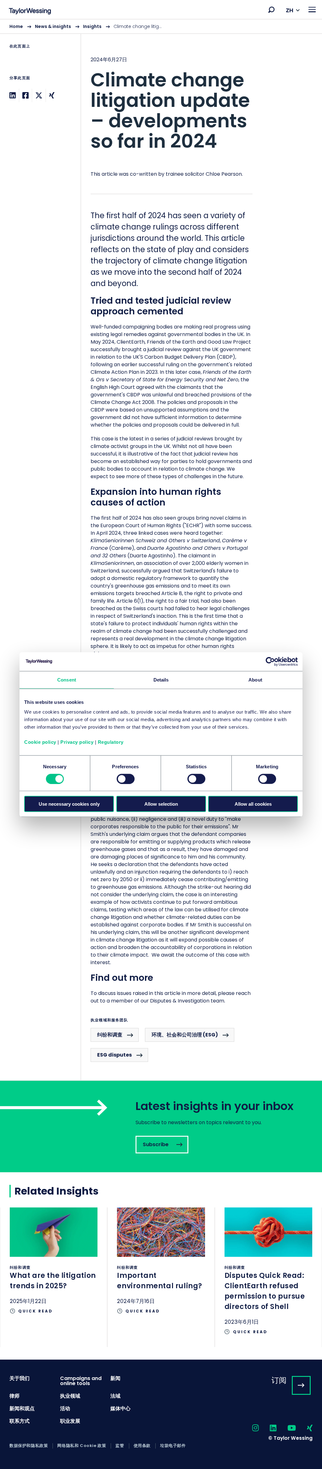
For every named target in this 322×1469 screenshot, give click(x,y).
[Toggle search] (271, 10)
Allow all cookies (253, 804)
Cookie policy (40, 742)
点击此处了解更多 (53, 1266)
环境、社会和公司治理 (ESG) (185, 1034)
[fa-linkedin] (267, 1428)
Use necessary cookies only (69, 804)
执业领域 (70, 1396)
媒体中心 (120, 1408)
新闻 (115, 1378)
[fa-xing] (304, 1428)
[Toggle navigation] (312, 10)
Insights (92, 26)
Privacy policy (76, 742)
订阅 (278, 1380)
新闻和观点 (22, 1408)
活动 (65, 1408)
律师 (14, 1396)
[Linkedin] (12, 95)
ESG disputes (114, 1054)
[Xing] (51, 95)
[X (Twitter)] (38, 95)
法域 (115, 1396)
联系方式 (19, 1421)
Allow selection (161, 804)
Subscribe (161, 1126)
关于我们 (19, 1378)
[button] (271, 10)
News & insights (53, 26)
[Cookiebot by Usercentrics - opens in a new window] (270, 661)
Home (16, 26)
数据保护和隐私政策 (28, 1445)
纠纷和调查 (109, 1034)
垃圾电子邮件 (173, 1445)
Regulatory (111, 742)
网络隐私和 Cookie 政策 (81, 1445)
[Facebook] (25, 95)
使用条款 (142, 1445)
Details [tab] (161, 679)
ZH (289, 10)
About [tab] (255, 679)
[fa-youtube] (286, 1428)
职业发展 (70, 1421)
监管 (119, 1445)
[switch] (126, 779)
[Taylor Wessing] (30, 12)
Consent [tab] (66, 679)
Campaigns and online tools (81, 1381)
